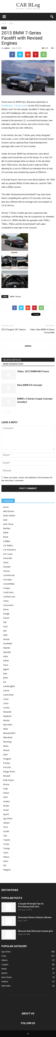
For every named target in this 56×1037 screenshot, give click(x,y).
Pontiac (6, 763)
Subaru (6, 822)
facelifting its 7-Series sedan (14, 105)
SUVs (5, 827)
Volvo (5, 861)
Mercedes (7, 724)
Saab (5, 788)
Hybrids (6, 647)
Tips (5, 835)
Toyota (6, 839)
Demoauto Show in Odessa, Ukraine (34, 917)
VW (4, 865)
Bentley (6, 528)
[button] (52, 16)
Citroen (6, 571)
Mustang (7, 741)
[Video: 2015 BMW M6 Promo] (8, 375)
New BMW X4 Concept (29, 385)
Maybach (7, 716)
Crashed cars (9, 596)
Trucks (6, 844)
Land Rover (8, 694)
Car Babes (8, 545)
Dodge (6, 613)
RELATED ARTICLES (12, 360)
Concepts (7, 579)
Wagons (7, 869)
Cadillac (6, 541)
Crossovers (8, 605)
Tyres (5, 852)
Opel (5, 754)
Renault (6, 775)
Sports (6, 814)
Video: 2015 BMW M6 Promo (33, 371)
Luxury (6, 707)
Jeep (5, 673)
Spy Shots (7, 818)
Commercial (8, 575)
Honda (6, 639)
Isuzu (5, 665)
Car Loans (8, 554)
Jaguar (6, 669)
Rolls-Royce (8, 780)
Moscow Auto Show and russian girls (35, 931)
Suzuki (6, 831)
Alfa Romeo (8, 511)
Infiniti (6, 660)
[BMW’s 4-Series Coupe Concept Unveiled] (8, 402)
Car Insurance (9, 549)
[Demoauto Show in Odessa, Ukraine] (8, 921)
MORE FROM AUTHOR (13, 364)
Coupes (6, 588)
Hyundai (7, 652)
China (5, 562)
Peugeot (7, 758)
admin (7, 48)
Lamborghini (9, 686)
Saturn (6, 793)
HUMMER (7, 643)
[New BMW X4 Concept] (8, 388)
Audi (5, 519)
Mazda (6, 720)
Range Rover (9, 771)
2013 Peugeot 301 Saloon (13, 329)
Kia (4, 682)
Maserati (7, 711)
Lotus (5, 703)
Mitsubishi (7, 737)
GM (4, 630)
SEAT (5, 797)
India (5, 656)
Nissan (6, 750)
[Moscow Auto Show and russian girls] (8, 935)
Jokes (5, 677)
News (5, 746)
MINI (5, 729)
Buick (5, 536)
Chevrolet (7, 558)
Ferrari (6, 618)
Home (3, 23)
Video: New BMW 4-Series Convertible (42, 331)
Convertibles (9, 583)
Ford (5, 626)
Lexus (6, 699)
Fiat (5, 622)
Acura (5, 507)
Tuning (6, 848)
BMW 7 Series (15, 296)
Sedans (6, 801)
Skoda (6, 805)
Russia (6, 784)
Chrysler (7, 566)
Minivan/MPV (9, 733)
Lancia (6, 690)
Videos (6, 857)
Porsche (7, 767)
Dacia (5, 609)
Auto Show (8, 524)
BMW (4, 28)
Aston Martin (9, 515)
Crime (6, 601)
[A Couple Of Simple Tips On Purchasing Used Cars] (8, 907)
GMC (5, 635)
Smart (6, 810)
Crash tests (8, 592)
